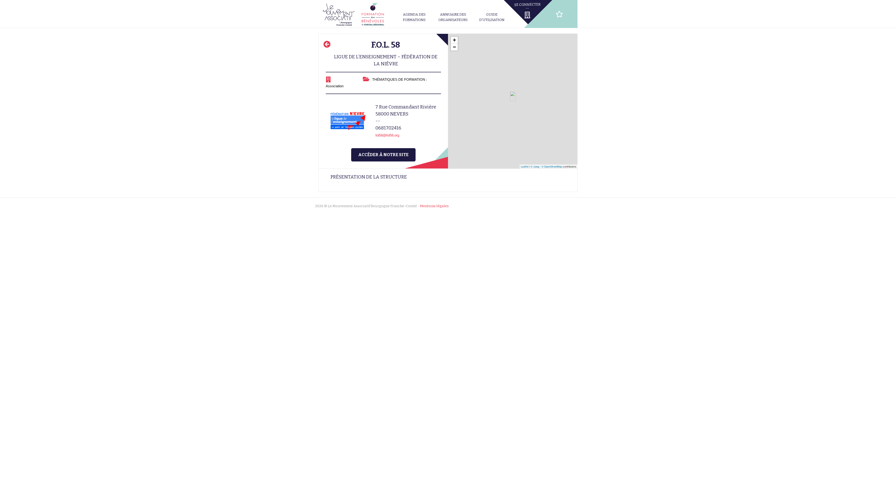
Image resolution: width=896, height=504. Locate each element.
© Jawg (535, 166)
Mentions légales (434, 206)
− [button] (454, 47)
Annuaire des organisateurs (453, 17)
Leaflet (524, 166)
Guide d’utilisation (491, 17)
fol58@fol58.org (387, 135)
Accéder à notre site (383, 154)
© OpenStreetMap (552, 166)
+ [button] (454, 40)
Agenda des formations (414, 17)
